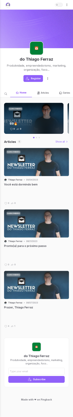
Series (66, 92)
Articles (45, 92)
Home (23, 92)
